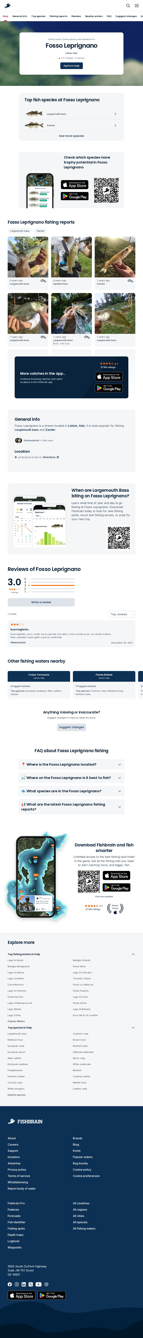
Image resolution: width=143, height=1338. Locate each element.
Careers (13, 1144)
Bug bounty (80, 1163)
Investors (14, 1157)
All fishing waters (84, 1228)
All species (80, 1222)
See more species (71, 136)
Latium (69, 53)
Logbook (14, 1241)
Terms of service (19, 1176)
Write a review (41, 602)
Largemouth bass (19, 230)
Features (13, 1209)
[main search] (128, 5)
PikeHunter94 (18, 642)
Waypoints (14, 1247)
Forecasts (14, 1216)
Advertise (14, 1163)
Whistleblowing (18, 1182)
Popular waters (83, 1157)
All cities (78, 1216)
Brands (77, 1138)
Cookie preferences (86, 1176)
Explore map (72, 65)
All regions (80, 1209)
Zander (40, 230)
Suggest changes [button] (71, 727)
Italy (75, 53)
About (12, 1138)
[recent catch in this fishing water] (28, 263)
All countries (81, 1203)
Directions (49, 457)
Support (13, 1150)
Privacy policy (17, 1169)
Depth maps (15, 1235)
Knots (76, 1150)
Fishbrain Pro (16, 1203)
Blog (76, 1144)
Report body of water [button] (22, 1188)
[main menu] (137, 6)
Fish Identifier (16, 1222)
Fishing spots (16, 1228)
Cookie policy (82, 1169)
